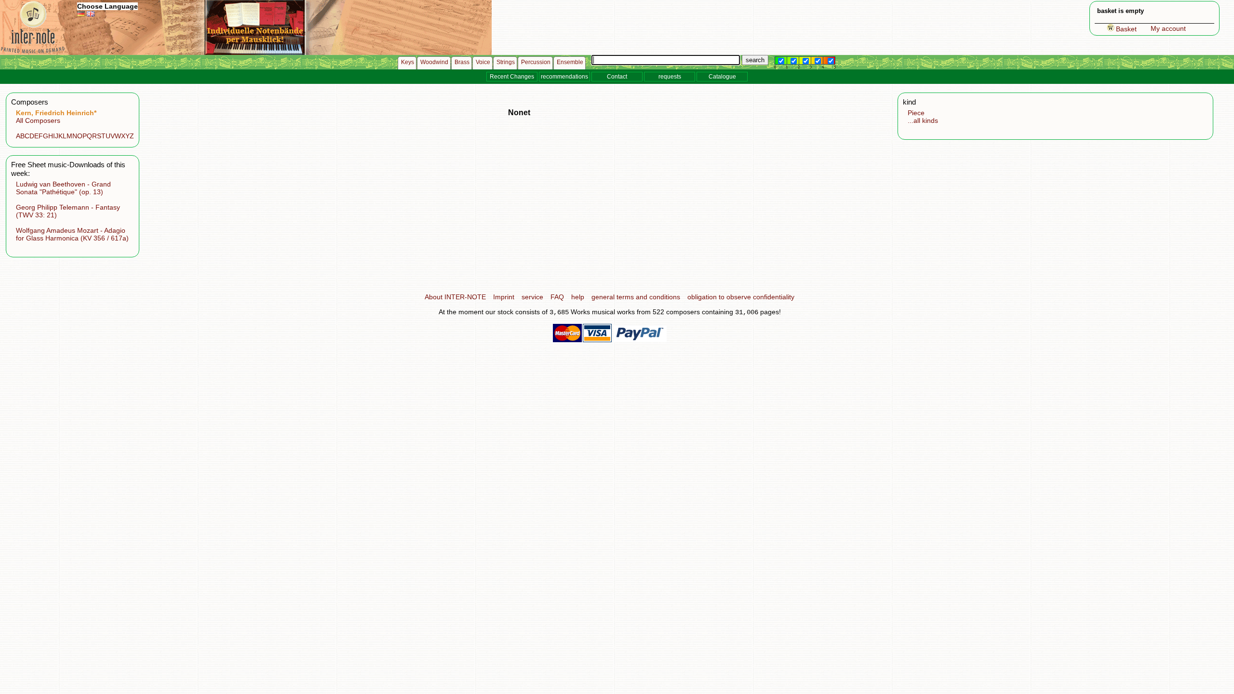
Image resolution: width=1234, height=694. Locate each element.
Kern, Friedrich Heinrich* (56, 113)
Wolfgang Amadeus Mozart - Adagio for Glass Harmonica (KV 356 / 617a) (72, 234)
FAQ (557, 297)
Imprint (503, 297)
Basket (1126, 29)
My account (1168, 28)
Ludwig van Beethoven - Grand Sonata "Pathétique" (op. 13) (63, 188)
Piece (916, 113)
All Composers (38, 120)
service (532, 297)
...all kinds (923, 120)
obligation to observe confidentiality (740, 297)
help (577, 297)
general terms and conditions (635, 297)
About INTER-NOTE (455, 297)
